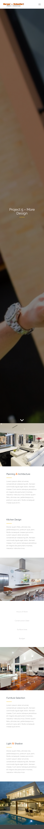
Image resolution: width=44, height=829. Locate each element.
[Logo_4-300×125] (18, 4)
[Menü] (39, 4)
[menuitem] (39, 4)
